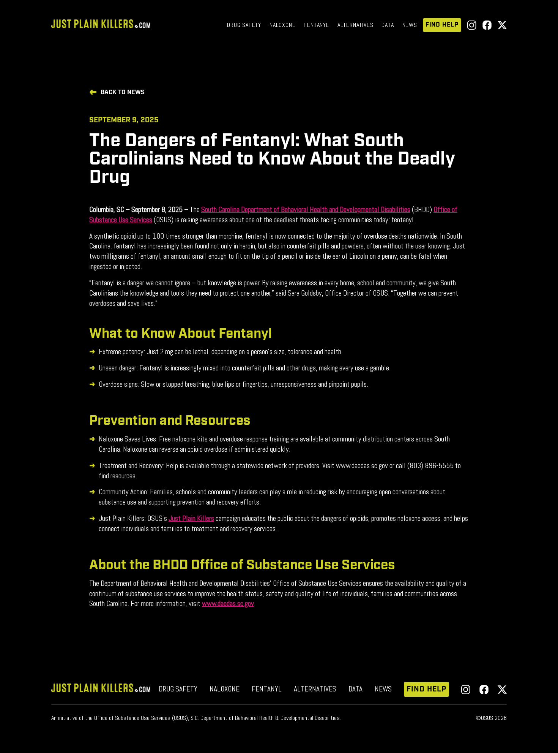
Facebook (487, 25)
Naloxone (282, 25)
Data (387, 25)
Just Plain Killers (191, 518)
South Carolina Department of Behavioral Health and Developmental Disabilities (305, 209)
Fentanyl (316, 25)
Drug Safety (244, 25)
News (409, 25)
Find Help (442, 25)
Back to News (123, 92)
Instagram (471, 25)
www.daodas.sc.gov (228, 603)
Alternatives (355, 25)
